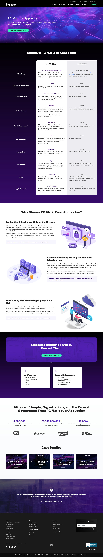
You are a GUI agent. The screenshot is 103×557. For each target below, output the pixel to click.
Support (84, 4)
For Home (53, 4)
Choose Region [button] (93, 549)
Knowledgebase (33, 526)
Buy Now (94, 4)
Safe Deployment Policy (70, 554)
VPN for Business (10, 538)
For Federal (70, 4)
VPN (9, 526)
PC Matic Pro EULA (58, 554)
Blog (80, 1)
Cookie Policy (30, 554)
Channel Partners (33, 532)
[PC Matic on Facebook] (6, 547)
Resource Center (56, 530)
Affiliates (31, 534)
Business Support (33, 524)
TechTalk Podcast (57, 528)
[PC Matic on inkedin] (9, 547)
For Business (62, 4)
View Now (15, 467)
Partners (77, 4)
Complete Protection (13, 522)
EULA (16, 554)
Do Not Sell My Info (82, 554)
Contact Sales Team (57, 531)
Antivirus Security (10, 524)
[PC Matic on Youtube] (15, 547)
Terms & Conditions (39, 554)
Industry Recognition (57, 524)
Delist (9, 528)
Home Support (32, 522)
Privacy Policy (22, 554)
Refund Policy (49, 554)
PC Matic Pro (9, 534)
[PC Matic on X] (12, 547)
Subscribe (86, 528)
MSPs (30, 531)
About (54, 522)
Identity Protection (10, 530)
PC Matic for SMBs (10, 536)
